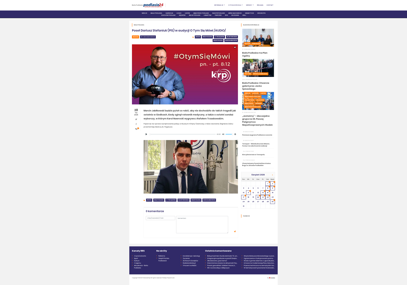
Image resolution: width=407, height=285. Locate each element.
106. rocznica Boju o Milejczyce (218, 268)
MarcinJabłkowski (231, 40)
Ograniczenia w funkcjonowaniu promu (258, 258)
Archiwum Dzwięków (190, 261)
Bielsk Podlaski (194, 15)
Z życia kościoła (140, 256)
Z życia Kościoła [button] (234, 5)
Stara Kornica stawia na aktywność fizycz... (222, 263)
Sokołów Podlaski (168, 15)
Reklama (260, 5)
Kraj (244, 15)
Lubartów (207, 15)
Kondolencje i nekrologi (191, 256)
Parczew (218, 15)
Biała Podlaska (137, 5)
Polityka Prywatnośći (168, 278)
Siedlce (144, 13)
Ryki (226, 15)
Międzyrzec (249, 103)
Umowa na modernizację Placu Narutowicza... (259, 263)
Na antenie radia (232, 37)
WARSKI (273, 278)
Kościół (255, 93)
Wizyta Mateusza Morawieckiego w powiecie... (259, 256)
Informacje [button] (219, 5)
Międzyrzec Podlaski (201, 13)
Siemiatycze (249, 13)
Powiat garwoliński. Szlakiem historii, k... (221, 265)
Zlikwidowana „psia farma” (217, 261)
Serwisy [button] (249, 5)
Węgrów (182, 15)
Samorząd (256, 44)
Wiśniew (258, 103)
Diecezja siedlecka (260, 74)
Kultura (248, 74)
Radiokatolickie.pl (189, 263)
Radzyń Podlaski (218, 13)
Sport (136, 258)
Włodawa (235, 15)
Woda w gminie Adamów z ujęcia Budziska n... (259, 261)
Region (135, 37)
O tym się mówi (219, 37)
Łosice (178, 13)
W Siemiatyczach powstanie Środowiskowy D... (259, 268)
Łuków (187, 13)
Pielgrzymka (249, 100)
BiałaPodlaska (218, 40)
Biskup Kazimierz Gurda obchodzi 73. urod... (222, 256)
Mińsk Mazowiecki (235, 13)
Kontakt (270, 5)
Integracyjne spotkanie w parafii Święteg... (222, 258)
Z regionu (137, 263)
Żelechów (260, 100)
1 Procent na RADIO (189, 265)
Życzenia (186, 258)
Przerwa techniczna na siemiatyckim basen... (259, 265)
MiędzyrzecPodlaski (252, 107)
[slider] (182, 134)
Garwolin (169, 13)
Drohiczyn (261, 13)
